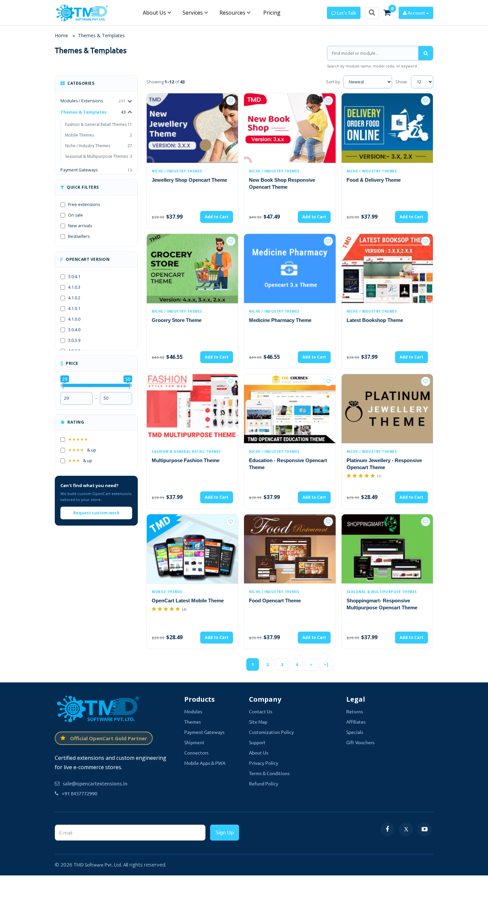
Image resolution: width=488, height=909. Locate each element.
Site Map (258, 722)
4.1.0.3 (74, 287)
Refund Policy (263, 783)
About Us (155, 12)
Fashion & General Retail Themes (98, 124)
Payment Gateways (96, 170)
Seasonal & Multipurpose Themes (98, 156)
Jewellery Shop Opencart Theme (189, 180)
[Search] (425, 53)
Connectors (196, 753)
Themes (192, 722)
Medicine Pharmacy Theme (280, 320)
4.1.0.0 (74, 319)
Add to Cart (216, 216)
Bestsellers (79, 236)
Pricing (271, 12)
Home (61, 35)
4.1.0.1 (74, 308)
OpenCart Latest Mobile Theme (188, 600)
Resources (233, 12)
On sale (75, 215)
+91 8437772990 (79, 793)
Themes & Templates (101, 35)
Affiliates (356, 722)
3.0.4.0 (74, 330)
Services (193, 12)
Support (257, 742)
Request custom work (96, 513)
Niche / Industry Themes (98, 146)
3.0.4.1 (74, 276)
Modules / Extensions (81, 101)
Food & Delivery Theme (374, 180)
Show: (401, 82)
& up (82, 450)
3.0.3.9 (74, 340)
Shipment (194, 742)
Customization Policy (271, 732)
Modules (193, 711)
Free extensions (84, 204)
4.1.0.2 (74, 298)
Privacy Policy (263, 763)
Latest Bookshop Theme (375, 320)
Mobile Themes (98, 135)
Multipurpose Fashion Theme (185, 460)
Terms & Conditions (269, 773)
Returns (354, 711)
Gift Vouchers (360, 742)
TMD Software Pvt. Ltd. (98, 864)
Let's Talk (346, 13)
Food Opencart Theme (275, 600)
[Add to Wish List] (230, 100)
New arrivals (80, 226)
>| (326, 664)
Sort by (333, 82)
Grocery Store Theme (177, 320)
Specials (354, 732)
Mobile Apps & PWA (204, 763)
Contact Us (260, 711)
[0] (387, 13)
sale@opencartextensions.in (95, 783)
